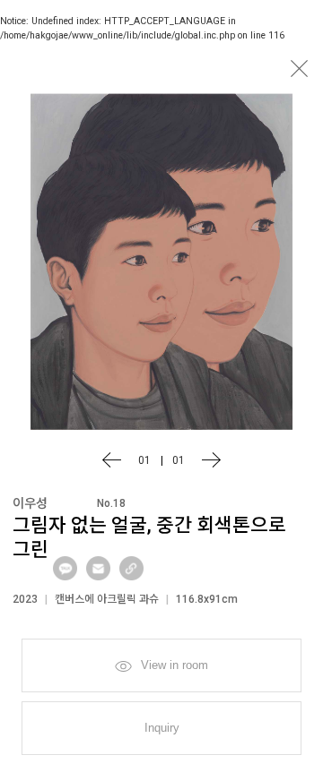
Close (299, 68)
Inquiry (161, 727)
